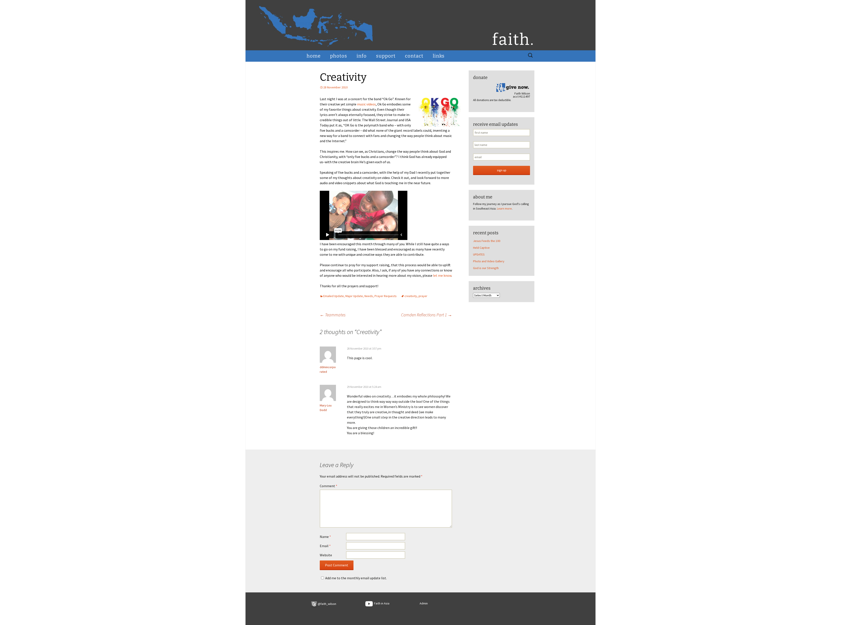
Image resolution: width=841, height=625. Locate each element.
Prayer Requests (386, 296)
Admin (424, 603)
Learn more (504, 208)
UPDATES (479, 254)
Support (386, 56)
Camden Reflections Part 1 (426, 314)
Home (314, 56)
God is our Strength (486, 268)
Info (362, 56)
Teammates (333, 314)
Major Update (354, 296)
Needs (368, 296)
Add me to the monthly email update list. (356, 578)
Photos (338, 56)
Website (326, 555)
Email (325, 546)
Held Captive (481, 248)
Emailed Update (333, 296)
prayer (423, 296)
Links (439, 56)
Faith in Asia (381, 603)
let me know (441, 275)
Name (325, 536)
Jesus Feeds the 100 (486, 241)
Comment (328, 486)
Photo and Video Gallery (488, 261)
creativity (411, 296)
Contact (414, 56)
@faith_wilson (326, 604)
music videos (366, 104)
